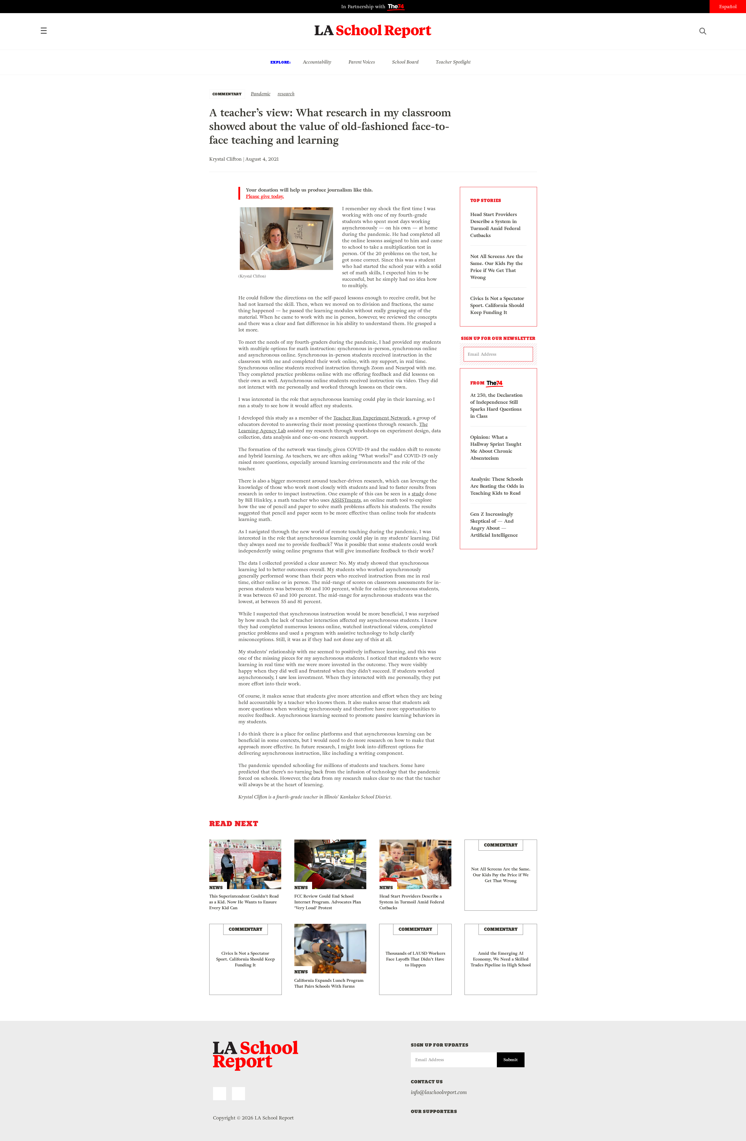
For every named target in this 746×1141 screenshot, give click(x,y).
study (418, 493)
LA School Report (373, 28)
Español (728, 6)
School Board (405, 62)
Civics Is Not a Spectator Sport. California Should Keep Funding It (497, 305)
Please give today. (265, 196)
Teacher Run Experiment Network (371, 418)
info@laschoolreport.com (439, 1092)
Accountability (317, 62)
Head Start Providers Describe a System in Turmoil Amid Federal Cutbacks (495, 225)
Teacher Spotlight (453, 62)
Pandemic (260, 93)
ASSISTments (346, 500)
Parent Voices (362, 62)
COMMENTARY (227, 94)
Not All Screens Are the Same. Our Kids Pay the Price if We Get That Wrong (496, 267)
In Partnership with (364, 6)
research (286, 93)
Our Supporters (434, 1111)
